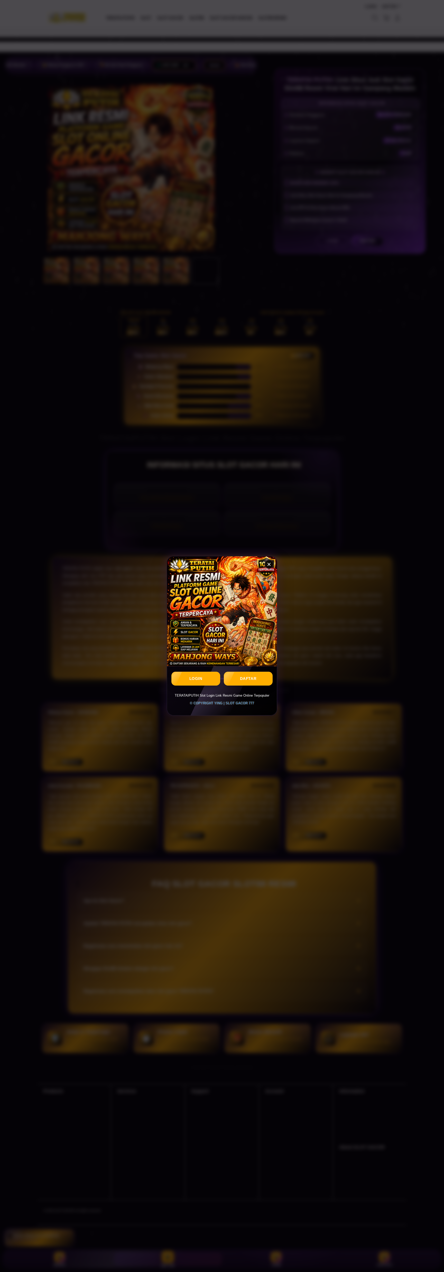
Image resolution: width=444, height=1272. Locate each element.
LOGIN (195, 679)
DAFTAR (248, 679)
